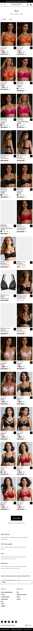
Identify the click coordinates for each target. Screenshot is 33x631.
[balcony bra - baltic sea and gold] (4, 52)
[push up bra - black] (1, 125)
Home (11, 14)
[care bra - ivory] (3, 472)
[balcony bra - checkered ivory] (21, 88)
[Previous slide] (2, 34)
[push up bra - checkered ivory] (4, 125)
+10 (23, 125)
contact (18, 599)
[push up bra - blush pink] (3, 125)
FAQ (17, 592)
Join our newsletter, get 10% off (11, 580)
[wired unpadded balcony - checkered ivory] (21, 125)
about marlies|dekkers (7, 592)
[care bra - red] (4, 472)
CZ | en (29, 625)
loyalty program (5, 597)
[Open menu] (1, 4)
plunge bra (3, 83)
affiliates (3, 606)
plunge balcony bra (21, 228)
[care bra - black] (1, 472)
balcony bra (3, 48)
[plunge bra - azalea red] (3, 87)
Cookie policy (28, 629)
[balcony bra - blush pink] (19, 88)
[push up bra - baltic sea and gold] (21, 52)
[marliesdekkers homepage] (16, 4)
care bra (2, 468)
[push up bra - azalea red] (19, 52)
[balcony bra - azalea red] (3, 52)
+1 (7, 472)
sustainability (4, 599)
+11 (23, 88)
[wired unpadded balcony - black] (17, 125)
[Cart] (31, 4)
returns (18, 597)
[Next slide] (15, 34)
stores (2, 603)
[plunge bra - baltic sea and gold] (4, 87)
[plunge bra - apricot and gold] (1, 87)
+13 (7, 52)
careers (3, 594)
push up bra (20, 48)
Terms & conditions (17, 629)
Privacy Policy (5, 629)
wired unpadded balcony (23, 121)
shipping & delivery (21, 594)
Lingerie (17, 14)
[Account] (27, 4)
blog (2, 601)
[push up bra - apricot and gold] (17, 52)
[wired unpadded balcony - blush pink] (19, 125)
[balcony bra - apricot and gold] (1, 52)
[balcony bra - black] (17, 88)
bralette (2, 296)
